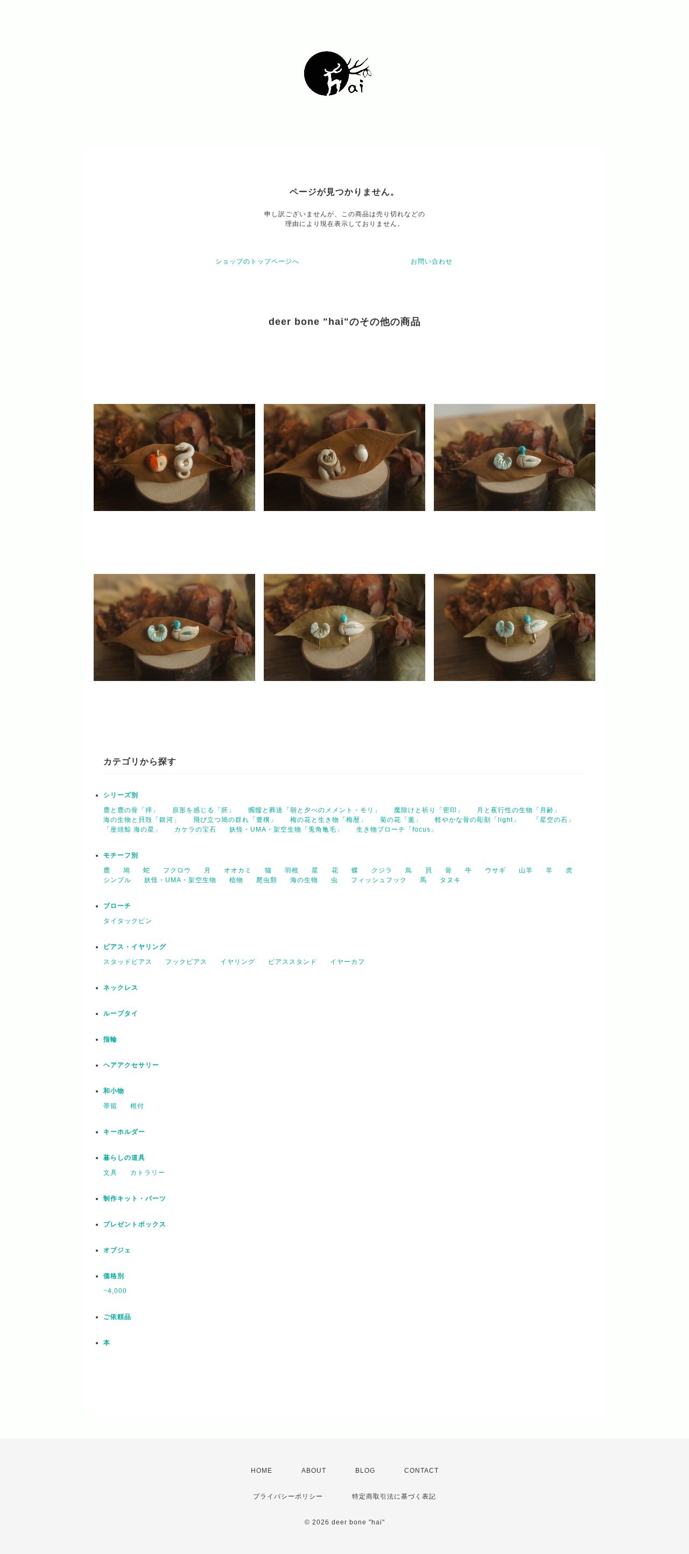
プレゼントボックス (134, 1224)
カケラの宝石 (195, 829)
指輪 (110, 1039)
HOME (261, 1470)
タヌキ (450, 880)
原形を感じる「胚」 (203, 810)
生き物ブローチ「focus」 (397, 829)
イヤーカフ (347, 962)
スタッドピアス (127, 962)
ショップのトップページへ (257, 261)
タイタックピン (127, 921)
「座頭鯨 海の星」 (132, 829)
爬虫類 (266, 880)
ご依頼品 (117, 1317)
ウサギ (495, 870)
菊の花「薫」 (401, 820)
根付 (137, 1106)
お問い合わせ (432, 261)
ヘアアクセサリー (131, 1065)
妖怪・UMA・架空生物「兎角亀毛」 (286, 829)
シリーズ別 (120, 795)
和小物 (113, 1091)
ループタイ (120, 1013)
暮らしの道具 (124, 1157)
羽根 (292, 870)
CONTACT (421, 1470)
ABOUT (313, 1470)
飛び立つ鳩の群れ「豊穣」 (235, 820)
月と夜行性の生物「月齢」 (519, 810)
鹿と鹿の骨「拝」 (131, 810)
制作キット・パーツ (134, 1198)
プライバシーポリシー (288, 1496)
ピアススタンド (292, 962)
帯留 (110, 1106)
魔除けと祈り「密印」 (429, 810)
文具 (110, 1172)
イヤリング (237, 962)
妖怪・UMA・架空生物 (180, 880)
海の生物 (304, 880)
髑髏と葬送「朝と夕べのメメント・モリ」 (314, 810)
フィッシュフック (379, 880)
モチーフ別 (120, 855)
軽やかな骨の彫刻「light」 (477, 820)
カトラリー (147, 1172)
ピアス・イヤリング (134, 946)
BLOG (365, 1470)
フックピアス (186, 962)
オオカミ (238, 870)
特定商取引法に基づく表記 (394, 1496)
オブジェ (117, 1250)
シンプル (117, 880)
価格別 (113, 1276)
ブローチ (117, 906)
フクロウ (177, 870)
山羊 (526, 870)
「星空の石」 (554, 820)
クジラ (381, 870)
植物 (236, 880)
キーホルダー (124, 1132)
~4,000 (115, 1291)
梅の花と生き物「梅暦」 (328, 820)
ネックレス (120, 987)
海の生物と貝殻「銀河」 (141, 820)
